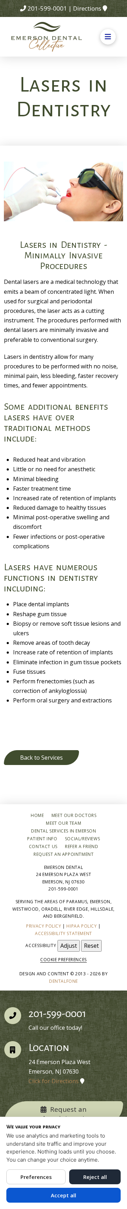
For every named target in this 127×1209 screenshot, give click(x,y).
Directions (87, 8)
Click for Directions (54, 1081)
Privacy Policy (43, 926)
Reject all (95, 1176)
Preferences (36, 1176)
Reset (91, 946)
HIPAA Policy (81, 926)
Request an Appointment (64, 1114)
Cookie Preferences (63, 960)
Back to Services (41, 757)
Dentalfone (63, 981)
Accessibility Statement (63, 933)
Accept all (63, 1195)
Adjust (68, 946)
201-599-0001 (47, 8)
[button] (108, 37)
